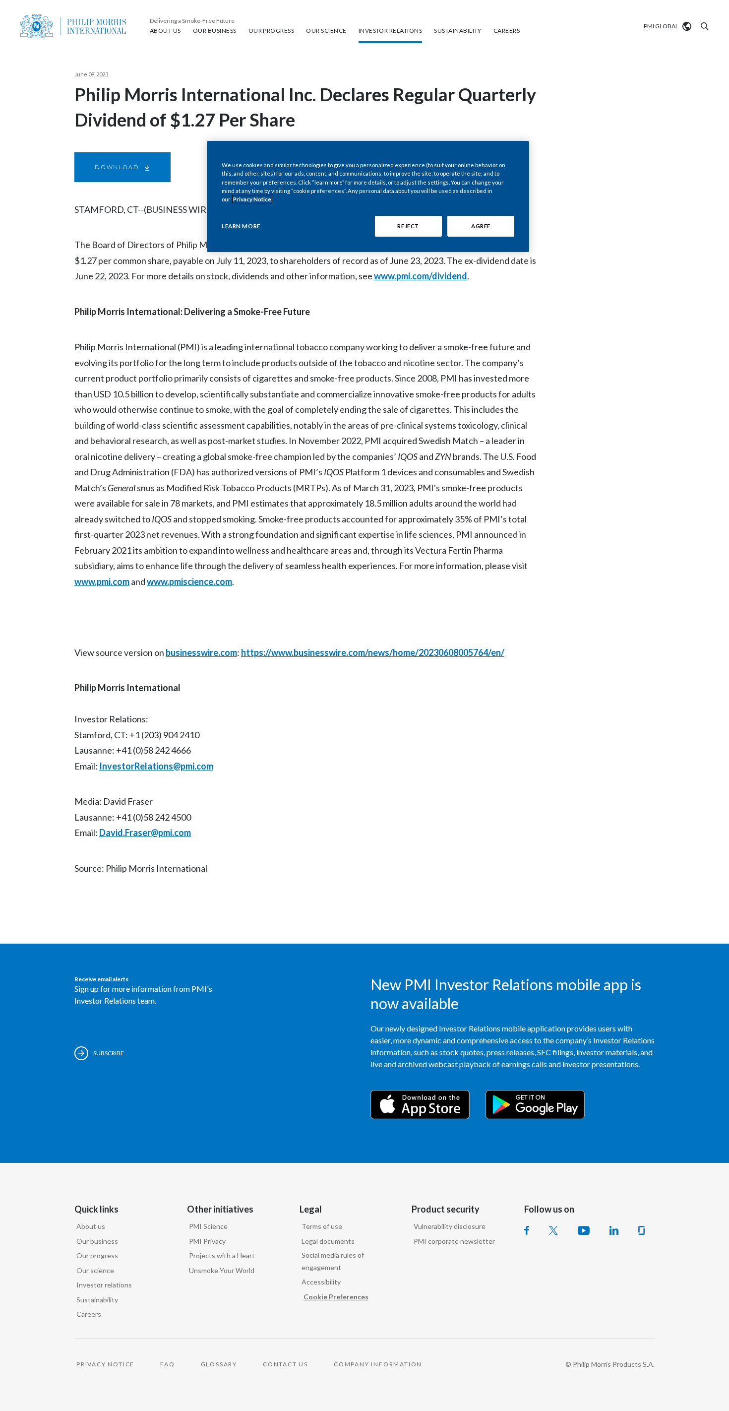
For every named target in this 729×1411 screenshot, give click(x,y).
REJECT (408, 226)
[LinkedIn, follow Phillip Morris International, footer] (613, 1230)
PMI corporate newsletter (454, 1241)
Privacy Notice (252, 199)
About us (90, 1226)
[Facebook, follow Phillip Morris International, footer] (526, 1230)
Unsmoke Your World (221, 1270)
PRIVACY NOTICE (105, 1364)
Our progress (97, 1255)
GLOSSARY (219, 1364)
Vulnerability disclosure (450, 1226)
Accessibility (321, 1282)
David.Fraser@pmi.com (145, 832)
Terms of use (322, 1226)
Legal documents (328, 1241)
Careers (88, 1314)
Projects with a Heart (222, 1255)
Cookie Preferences (336, 1296)
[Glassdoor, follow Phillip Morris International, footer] (641, 1230)
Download (117, 167)
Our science (95, 1270)
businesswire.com (201, 652)
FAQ (167, 1364)
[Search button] (703, 26)
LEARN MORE (241, 226)
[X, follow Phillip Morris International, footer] (553, 1230)
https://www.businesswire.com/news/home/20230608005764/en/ (372, 652)
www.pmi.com (101, 581)
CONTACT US (285, 1364)
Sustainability (97, 1299)
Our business (97, 1241)
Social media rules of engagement (333, 1261)
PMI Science (208, 1226)
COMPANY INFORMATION (378, 1364)
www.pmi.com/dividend (420, 275)
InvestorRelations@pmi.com (156, 766)
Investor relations (104, 1285)
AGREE (480, 226)
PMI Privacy (207, 1241)
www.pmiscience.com (189, 581)
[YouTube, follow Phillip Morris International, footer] (584, 1230)
